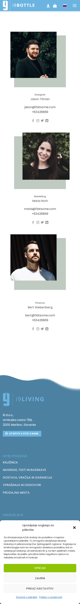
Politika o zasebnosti (50, 597)
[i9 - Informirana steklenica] (18, 5)
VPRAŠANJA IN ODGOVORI (22, 485)
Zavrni (40, 578)
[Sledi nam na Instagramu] (37, 120)
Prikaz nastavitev (40, 588)
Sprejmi (40, 568)
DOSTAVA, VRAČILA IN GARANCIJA (27, 477)
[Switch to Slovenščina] (64, 5)
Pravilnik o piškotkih (26, 597)
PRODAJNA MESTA (16, 492)
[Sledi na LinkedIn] (46, 120)
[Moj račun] (48, 5)
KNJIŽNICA (10, 462)
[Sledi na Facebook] (33, 120)
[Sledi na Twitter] (42, 120)
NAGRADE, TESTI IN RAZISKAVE (24, 470)
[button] (74, 527)
